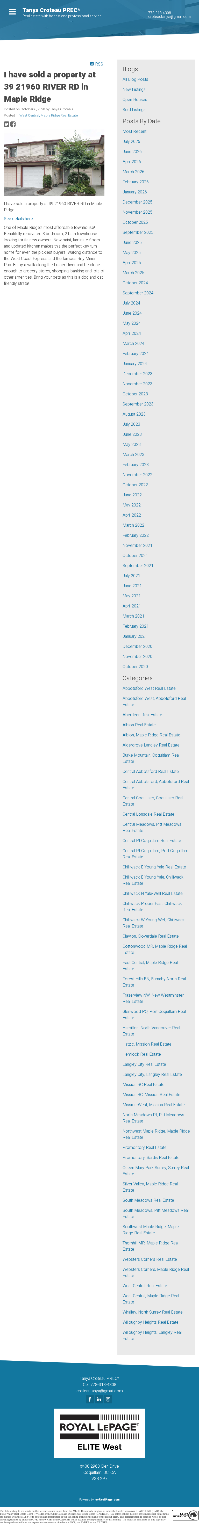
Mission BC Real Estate (144, 1085)
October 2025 (135, 222)
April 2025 (132, 263)
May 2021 (132, 596)
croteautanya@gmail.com (169, 16)
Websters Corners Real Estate (150, 1259)
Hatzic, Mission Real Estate (147, 1044)
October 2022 (135, 485)
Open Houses (135, 100)
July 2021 (131, 576)
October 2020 (135, 667)
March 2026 (133, 172)
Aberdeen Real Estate (142, 715)
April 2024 (132, 333)
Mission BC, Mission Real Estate (151, 1095)
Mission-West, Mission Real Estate (154, 1105)
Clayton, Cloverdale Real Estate (151, 936)
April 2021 (132, 606)
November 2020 (137, 657)
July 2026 (131, 142)
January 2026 (135, 192)
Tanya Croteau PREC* (51, 10)
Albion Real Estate (139, 725)
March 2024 (133, 343)
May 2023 (132, 444)
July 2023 (131, 424)
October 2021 (135, 556)
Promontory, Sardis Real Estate (151, 1158)
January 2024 (135, 364)
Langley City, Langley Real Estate (152, 1074)
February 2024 (136, 354)
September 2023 (138, 404)
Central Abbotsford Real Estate (151, 772)
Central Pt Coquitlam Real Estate (152, 841)
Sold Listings (134, 110)
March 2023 (133, 455)
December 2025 (137, 202)
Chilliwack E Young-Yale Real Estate (154, 867)
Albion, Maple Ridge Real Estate (151, 735)
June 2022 (132, 495)
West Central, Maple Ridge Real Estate (48, 115)
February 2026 (136, 182)
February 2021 (136, 626)
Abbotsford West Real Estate (149, 688)
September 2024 (138, 293)
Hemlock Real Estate (142, 1054)
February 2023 (136, 465)
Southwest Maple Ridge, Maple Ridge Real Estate (151, 1230)
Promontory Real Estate (145, 1147)
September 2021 (138, 566)
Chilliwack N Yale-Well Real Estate (153, 893)
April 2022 (132, 515)
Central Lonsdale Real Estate (148, 814)
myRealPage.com (107, 1499)
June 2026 (132, 152)
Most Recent (134, 131)
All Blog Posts (135, 79)
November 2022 (137, 475)
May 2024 (132, 323)
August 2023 (134, 414)
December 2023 (137, 374)
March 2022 (133, 525)
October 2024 (135, 283)
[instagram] (108, 1400)
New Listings (134, 89)
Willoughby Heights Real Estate (151, 1322)
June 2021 (132, 586)
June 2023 (132, 434)
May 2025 (132, 253)
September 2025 (138, 232)
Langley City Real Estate (144, 1064)
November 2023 (137, 384)
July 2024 (131, 303)
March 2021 (133, 616)
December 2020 (137, 646)
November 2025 (137, 212)
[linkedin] (99, 1400)
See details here (18, 219)
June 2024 (132, 313)
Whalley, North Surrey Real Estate (153, 1312)
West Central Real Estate (145, 1286)
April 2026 (132, 162)
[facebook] (90, 1400)
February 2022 (136, 535)
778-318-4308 (159, 13)
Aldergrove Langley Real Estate (151, 745)
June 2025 (132, 243)
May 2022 (132, 505)
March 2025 (133, 273)
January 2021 (135, 636)
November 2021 (137, 545)
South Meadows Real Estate (148, 1200)
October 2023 (135, 394)
